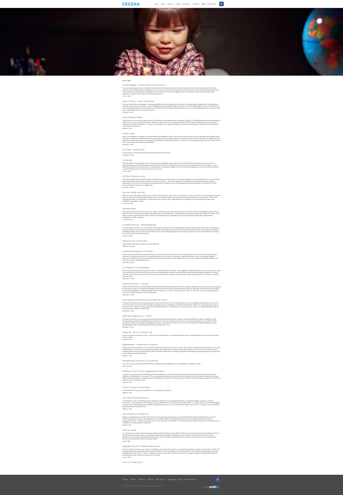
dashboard (138, 486)
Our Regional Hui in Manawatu (135, 268)
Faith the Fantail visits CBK (133, 192)
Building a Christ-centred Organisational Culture (143, 371)
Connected (127, 160)
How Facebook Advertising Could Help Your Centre (144, 300)
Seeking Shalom (129, 209)
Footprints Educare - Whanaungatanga (139, 225)
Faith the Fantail (129, 430)
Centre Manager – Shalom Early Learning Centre (143, 85)
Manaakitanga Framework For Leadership (140, 361)
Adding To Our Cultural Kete (134, 241)
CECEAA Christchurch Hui (133, 176)
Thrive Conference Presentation (136, 387)
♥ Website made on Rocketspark (152, 486)
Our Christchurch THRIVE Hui (135, 414)
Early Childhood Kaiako (132, 117)
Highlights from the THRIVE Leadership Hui (141, 446)
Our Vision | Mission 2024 (133, 150)
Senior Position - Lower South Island (138, 101)
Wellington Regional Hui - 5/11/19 (136, 316)
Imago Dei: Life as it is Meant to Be (137, 332)
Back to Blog (126, 80)
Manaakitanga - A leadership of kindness (140, 345)
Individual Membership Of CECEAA (137, 251)
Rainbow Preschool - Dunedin (135, 284)
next (140, 462)
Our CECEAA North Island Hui (135, 398)
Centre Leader (128, 133)
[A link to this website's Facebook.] (221, 4)
